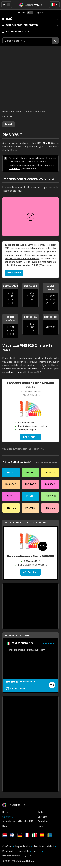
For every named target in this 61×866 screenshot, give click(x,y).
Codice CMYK (10, 285)
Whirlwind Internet (26, 861)
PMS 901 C (11, 472)
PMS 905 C (30, 484)
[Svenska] (49, 835)
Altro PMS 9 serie (17, 462)
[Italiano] (54, 4)
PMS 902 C (30, 472)
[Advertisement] (30, 76)
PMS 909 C (50, 496)
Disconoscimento (11, 855)
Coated (22, 25)
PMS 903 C (50, 472)
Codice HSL (30, 316)
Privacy (37, 851)
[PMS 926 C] (30, 216)
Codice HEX (50, 316)
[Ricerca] (55, 40)
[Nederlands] (4, 835)
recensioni (27, 681)
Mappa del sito (22, 846)
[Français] (27, 835)
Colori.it (16, 805)
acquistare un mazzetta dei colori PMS (21, 372)
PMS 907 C (11, 496)
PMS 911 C (30, 507)
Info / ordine (14, 272)
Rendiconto (8, 851)
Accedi (8, 124)
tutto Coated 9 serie (46, 462)
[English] (12, 835)
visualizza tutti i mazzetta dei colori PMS (23, 449)
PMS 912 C (50, 507)
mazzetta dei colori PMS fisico (21, 368)
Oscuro (21, 12)
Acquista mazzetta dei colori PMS (25, 522)
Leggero (39, 12)
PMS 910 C (11, 507)
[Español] (42, 835)
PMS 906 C (50, 484)
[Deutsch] (19, 835)
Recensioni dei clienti (18, 635)
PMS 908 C (30, 496)
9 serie (35, 146)
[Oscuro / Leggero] (30, 12)
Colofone (7, 846)
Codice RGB (30, 285)
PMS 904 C (10, 484)
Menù (9, 19)
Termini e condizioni (44, 846)
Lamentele (23, 851)
